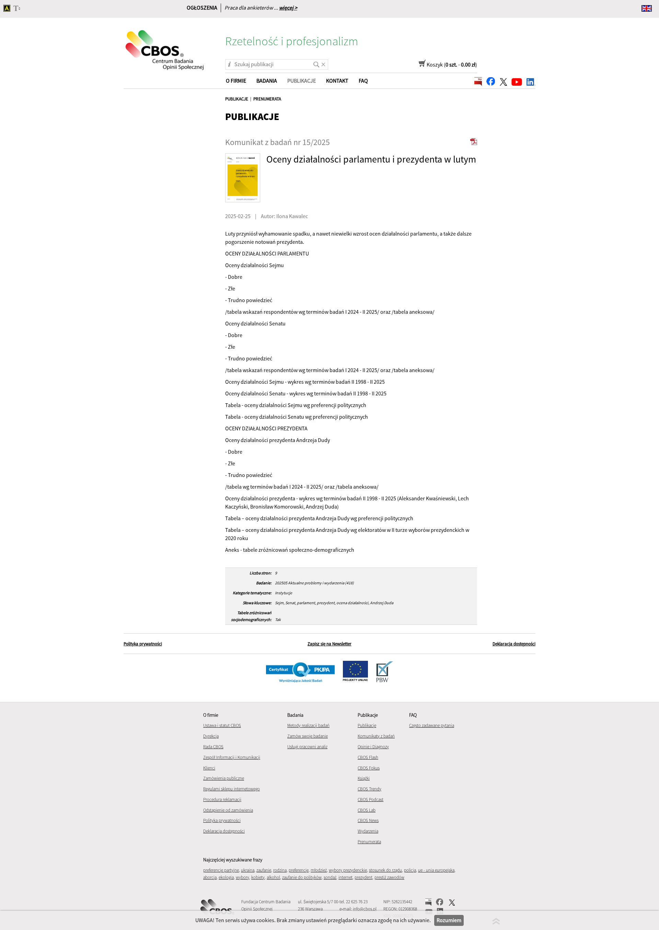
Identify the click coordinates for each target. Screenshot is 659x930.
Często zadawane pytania (431, 725)
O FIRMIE (236, 80)
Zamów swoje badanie (307, 736)
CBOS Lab (366, 810)
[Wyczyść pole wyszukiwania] (323, 62)
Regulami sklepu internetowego (231, 789)
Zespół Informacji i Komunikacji (231, 757)
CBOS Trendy (369, 789)
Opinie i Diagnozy (373, 747)
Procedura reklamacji (222, 799)
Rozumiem (449, 920)
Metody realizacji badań (308, 725)
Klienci (209, 768)
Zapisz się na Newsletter (329, 644)
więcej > (288, 7)
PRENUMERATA (267, 99)
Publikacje (367, 725)
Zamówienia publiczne (223, 778)
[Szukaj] (315, 62)
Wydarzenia (368, 831)
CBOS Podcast (370, 799)
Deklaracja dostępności (514, 644)
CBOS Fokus (369, 768)
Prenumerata (369, 842)
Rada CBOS (213, 747)
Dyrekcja (211, 736)
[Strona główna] (165, 46)
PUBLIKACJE (236, 99)
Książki (364, 778)
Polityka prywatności (143, 644)
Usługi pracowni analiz (307, 747)
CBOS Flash (368, 757)
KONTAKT (337, 80)
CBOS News (368, 820)
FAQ (363, 80)
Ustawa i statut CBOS (222, 725)
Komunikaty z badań (376, 736)
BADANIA (266, 80)
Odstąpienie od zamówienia (228, 810)
